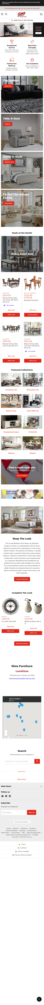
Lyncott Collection (22, 579)
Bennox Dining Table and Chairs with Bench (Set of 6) (10, 300)
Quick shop (11, 310)
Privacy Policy (16, 833)
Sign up (31, 812)
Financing (22, 831)
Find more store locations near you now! (22, 678)
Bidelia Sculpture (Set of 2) (33, 622)
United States (21, 822)
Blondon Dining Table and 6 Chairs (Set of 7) (10, 345)
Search (9, 828)
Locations (32, 828)
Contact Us (24, 828)
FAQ (23, 833)
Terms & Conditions (11, 831)
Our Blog (35, 835)
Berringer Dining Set (31, 300)
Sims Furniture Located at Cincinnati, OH (18, 835)
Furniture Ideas (31, 831)
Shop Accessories (22, 643)
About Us (16, 828)
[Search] (37, 761)
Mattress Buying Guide (34, 833)
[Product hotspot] (15, 514)
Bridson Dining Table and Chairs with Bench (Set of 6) (32, 346)
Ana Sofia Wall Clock (9, 621)
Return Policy (5, 833)
